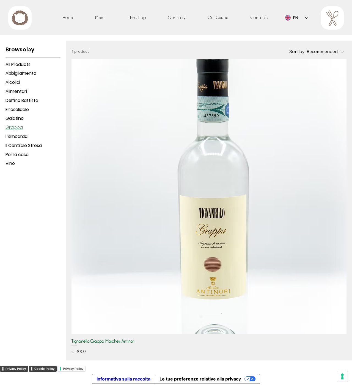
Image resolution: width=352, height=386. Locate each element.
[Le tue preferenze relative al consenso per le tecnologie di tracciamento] (342, 376)
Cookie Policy (44, 369)
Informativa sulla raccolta (123, 379)
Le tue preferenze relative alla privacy (200, 379)
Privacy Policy (16, 369)
